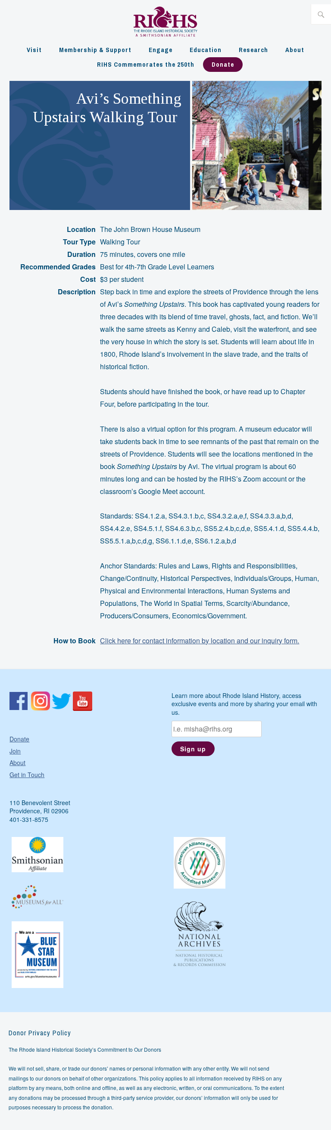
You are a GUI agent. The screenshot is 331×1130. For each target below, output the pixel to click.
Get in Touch (26, 774)
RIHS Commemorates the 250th (145, 64)
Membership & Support (95, 49)
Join (15, 751)
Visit (34, 49)
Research (253, 49)
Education (206, 49)
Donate (223, 64)
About (294, 49)
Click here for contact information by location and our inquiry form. (199, 640)
